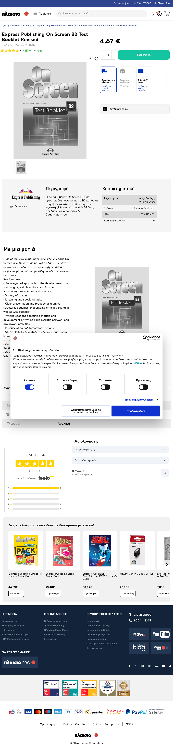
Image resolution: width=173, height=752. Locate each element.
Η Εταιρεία (8, 630)
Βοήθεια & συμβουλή (98, 630)
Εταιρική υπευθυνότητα (15, 634)
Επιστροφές (51, 639)
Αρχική (5, 26)
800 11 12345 (142, 620)
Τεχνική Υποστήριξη (97, 626)
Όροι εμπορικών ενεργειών (102, 643)
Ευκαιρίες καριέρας (13, 626)
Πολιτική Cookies (74, 724)
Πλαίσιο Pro (163, 3)
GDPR (129, 724)
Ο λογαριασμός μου (55, 621)
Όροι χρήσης (48, 724)
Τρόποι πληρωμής (54, 626)
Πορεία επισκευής (96, 639)
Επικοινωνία (93, 621)
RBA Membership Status (15, 639)
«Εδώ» (138, 363)
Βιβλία (40, 26)
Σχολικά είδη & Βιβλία (23, 26)
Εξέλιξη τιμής (35, 51)
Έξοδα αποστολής (54, 634)
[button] (6, 564)
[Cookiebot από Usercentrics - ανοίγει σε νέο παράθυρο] (145, 338)
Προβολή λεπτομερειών (139, 399)
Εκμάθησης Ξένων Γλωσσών (61, 26)
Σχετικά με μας (10, 621)
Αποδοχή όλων (136, 411)
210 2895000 (143, 615)
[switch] (67, 387)
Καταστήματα (124, 3)
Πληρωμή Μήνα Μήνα (56, 630)
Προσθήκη (144, 54)
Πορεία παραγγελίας (98, 634)
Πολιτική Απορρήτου (105, 724)
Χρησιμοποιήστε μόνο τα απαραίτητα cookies (86, 411)
